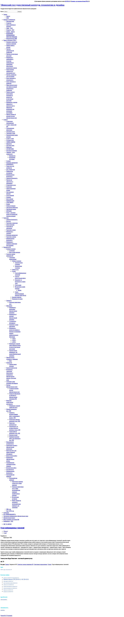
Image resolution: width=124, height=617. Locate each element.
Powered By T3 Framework (6, 615)
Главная (7, 564)
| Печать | (5, 531)
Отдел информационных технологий (12, 527)
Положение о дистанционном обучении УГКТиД (80, 1)
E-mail (5, 533)
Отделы (49, 564)
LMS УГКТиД (67, 1)
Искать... (2, 11)
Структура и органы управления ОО (25, 564)
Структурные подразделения (40, 564)
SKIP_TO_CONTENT (7, 524)
